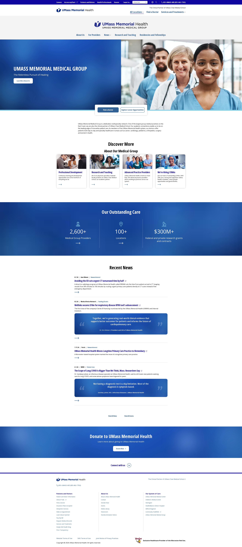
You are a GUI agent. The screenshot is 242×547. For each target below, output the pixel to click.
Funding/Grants (103, 302)
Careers (59, 2)
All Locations (136, 12)
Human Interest (95, 277)
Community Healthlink (152, 512)
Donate (116, 2)
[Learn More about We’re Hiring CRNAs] (170, 184)
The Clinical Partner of (167, 479)
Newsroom (104, 512)
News (106, 34)
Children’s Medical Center (153, 500)
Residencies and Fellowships (153, 34)
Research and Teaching (125, 34)
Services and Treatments (172, 12)
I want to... (126, 2)
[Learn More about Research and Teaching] (104, 184)
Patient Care (91, 367)
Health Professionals (104, 2)
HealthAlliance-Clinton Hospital (155, 506)
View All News (112, 416)
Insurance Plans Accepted (64, 506)
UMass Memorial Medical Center (156, 497)
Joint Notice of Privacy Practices (107, 538)
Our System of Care (153, 494)
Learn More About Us (23, 81)
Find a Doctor (152, 12)
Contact (103, 500)
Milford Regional (151, 509)
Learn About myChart (63, 515)
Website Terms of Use (64, 538)
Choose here (136, 2)
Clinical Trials (61, 500)
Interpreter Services (62, 509)
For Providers (94, 34)
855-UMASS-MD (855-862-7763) (174, 2)
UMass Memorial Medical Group (155, 515)
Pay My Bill (59, 518)
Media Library (105, 509)
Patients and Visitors (87, 2)
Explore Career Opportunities (132, 110)
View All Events (129, 416)
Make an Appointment (63, 512)
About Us (80, 34)
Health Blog (63, 527)
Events (103, 506)
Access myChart (71, 2)
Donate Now (122, 449)
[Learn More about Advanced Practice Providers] (137, 184)
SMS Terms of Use (84, 538)
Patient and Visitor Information (65, 497)
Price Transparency (62, 530)
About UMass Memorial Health (110, 497)
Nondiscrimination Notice (109, 515)
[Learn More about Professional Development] (71, 184)
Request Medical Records (64, 521)
